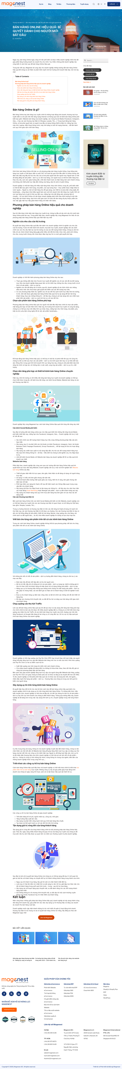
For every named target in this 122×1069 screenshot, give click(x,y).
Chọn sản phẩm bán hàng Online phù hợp (29, 88)
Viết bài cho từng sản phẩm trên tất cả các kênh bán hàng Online (36, 92)
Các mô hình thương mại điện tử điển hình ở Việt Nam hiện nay (101, 103)
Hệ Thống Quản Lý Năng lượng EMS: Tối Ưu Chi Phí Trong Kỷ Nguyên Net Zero (101, 127)
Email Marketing (32, 490)
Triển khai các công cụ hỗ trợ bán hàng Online (30, 98)
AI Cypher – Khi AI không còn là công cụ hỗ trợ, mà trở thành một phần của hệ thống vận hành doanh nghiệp (101, 91)
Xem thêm (86, 82)
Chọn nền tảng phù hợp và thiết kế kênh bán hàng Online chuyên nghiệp (38, 90)
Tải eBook (91, 183)
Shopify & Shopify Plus (110, 989)
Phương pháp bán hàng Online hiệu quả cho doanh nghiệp (33, 83)
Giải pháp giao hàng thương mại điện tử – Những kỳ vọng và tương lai (23, 959)
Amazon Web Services (92, 70)
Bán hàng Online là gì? (22, 81)
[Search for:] (95, 60)
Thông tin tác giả (99, 49)
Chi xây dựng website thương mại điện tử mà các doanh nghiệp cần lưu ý (100, 115)
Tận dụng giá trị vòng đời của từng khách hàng (31, 100)
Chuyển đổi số (90, 74)
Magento (106, 986)
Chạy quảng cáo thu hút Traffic (26, 94)
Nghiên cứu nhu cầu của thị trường (27, 85)
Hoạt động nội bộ (91, 78)
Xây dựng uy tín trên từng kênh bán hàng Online (31, 96)
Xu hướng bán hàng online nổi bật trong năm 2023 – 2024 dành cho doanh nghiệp (45, 959)
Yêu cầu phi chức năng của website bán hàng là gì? (68, 959)
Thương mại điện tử (18, 22)
